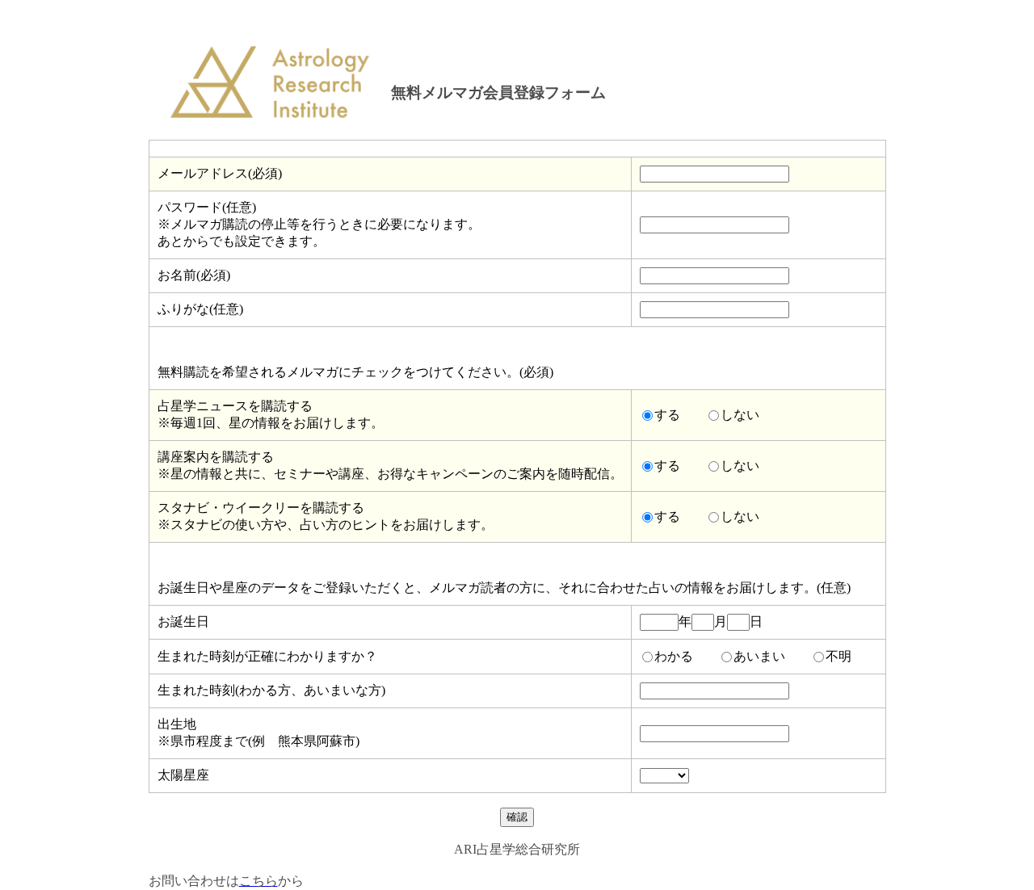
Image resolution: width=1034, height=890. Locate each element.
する (667, 415)
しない (740, 415)
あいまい (759, 656)
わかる (673, 656)
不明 (838, 656)
